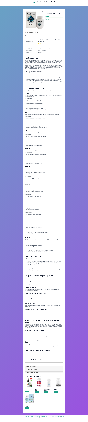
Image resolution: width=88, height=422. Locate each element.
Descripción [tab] (26, 32)
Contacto (44, 416)
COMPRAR (47, 16)
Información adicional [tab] (31, 32)
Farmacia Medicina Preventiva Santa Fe (46, 1)
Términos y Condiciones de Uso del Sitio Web (35, 416)
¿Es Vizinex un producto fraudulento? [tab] (31, 369)
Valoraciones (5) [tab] (37, 32)
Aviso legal (41, 416)
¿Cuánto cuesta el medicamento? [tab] (31, 366)
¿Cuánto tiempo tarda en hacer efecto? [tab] (32, 372)
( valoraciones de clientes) (52, 14)
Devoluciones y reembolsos (57, 416)
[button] (38, 5)
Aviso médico (62, 416)
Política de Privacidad (26, 416)
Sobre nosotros (48, 416)
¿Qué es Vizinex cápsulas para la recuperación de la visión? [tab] (35, 361)
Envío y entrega (52, 416)
